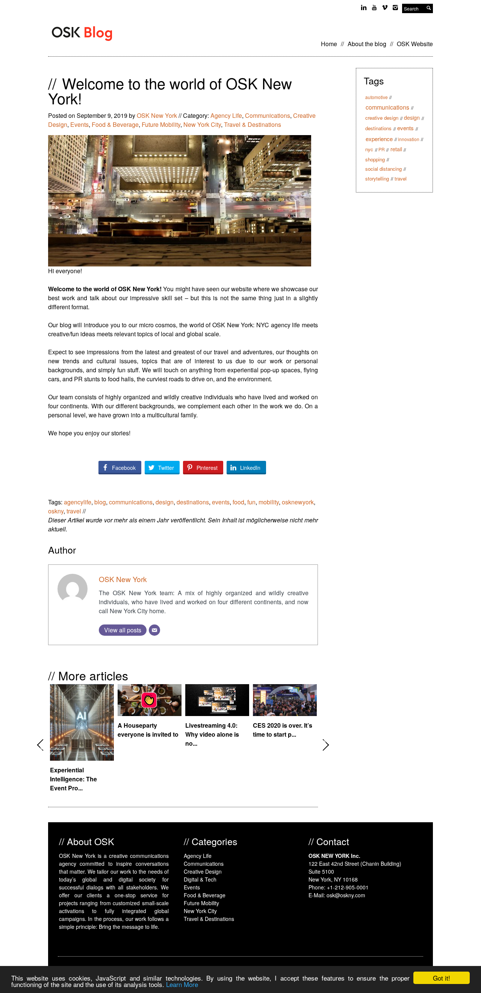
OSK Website (415, 43)
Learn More (182, 984)
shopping (375, 159)
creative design (381, 117)
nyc (369, 149)
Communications (267, 115)
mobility (269, 502)
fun (251, 502)
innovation (408, 139)
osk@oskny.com (346, 895)
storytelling (377, 178)
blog (100, 502)
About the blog (367, 43)
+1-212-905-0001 (348, 887)
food (238, 502)
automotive (376, 97)
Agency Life (226, 115)
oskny (56, 511)
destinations (193, 502)
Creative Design (203, 871)
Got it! (441, 977)
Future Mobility (161, 124)
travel (74, 511)
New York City (202, 124)
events (221, 502)
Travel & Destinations (252, 124)
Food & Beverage (115, 124)
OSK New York (157, 115)
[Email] (154, 630)
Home (329, 43)
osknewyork (298, 502)
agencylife (77, 502)
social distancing (383, 168)
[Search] (429, 8)
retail (396, 149)
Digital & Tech (200, 879)
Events (79, 124)
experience (379, 139)
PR (381, 149)
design (165, 502)
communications (131, 502)
